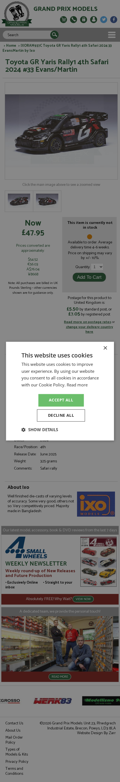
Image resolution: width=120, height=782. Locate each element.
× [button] (105, 348)
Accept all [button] (61, 400)
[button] (39, 429)
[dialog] (60, 391)
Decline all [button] (61, 415)
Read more (77, 385)
